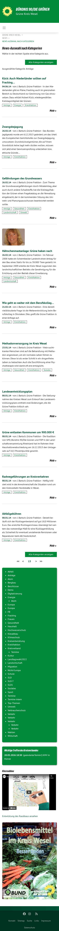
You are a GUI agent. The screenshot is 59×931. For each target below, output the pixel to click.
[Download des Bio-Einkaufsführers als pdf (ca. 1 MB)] (29, 860)
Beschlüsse (13, 586)
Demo (10, 589)
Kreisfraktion (30, 105)
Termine (15, 652)
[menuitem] (11, 920)
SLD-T (11, 681)
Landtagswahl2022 (17, 659)
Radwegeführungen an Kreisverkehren (25, 476)
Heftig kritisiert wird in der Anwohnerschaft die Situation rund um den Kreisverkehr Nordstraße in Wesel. (29, 484)
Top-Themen (14, 703)
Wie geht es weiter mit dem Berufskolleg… (28, 303)
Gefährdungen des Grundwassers (22, 178)
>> (41, 561)
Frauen (11, 619)
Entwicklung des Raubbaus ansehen (20, 816)
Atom (10, 579)
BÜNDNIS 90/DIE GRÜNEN (33, 9)
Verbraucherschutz (17, 710)
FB (9, 611)
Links (36, 920)
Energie (17, 105)
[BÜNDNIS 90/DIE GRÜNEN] (7, 11)
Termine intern (15, 699)
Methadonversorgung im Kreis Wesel (24, 343)
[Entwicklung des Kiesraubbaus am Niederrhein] (29, 792)
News (5, 38)
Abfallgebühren (11, 514)
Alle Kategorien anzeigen (41, 62)
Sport (10, 692)
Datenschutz (29, 927)
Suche (29, 920)
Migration (12, 666)
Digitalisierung (15, 593)
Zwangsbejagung (12, 127)
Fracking (12, 615)
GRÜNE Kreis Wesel (11, 35)
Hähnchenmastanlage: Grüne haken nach (27, 251)
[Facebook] (24, 913)
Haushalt (12, 626)
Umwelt (23, 212)
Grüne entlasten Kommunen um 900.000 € (28, 432)
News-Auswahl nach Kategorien (18, 41)
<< (18, 561)
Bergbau (12, 582)
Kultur (11, 655)
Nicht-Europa (14, 670)
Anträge (6, 105)
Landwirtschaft (9, 212)
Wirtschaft (12, 735)
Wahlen (11, 732)
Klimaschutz (14, 637)
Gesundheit (19, 208)
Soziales (47, 370)
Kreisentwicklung (16, 641)
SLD (10, 677)
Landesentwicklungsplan (17, 391)
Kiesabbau (13, 633)
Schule (11, 673)
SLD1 (10, 684)
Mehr (52, 110)
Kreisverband (14, 648)
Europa (11, 604)
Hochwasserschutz (17, 630)
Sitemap (21, 920)
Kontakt (11, 920)
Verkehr (11, 714)
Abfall (11, 571)
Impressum (46, 920)
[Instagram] (29, 913)
